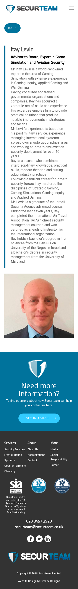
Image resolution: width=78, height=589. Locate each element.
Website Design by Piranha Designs (39, 581)
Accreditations (36, 454)
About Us (33, 449)
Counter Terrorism (15, 465)
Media (54, 449)
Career (54, 464)
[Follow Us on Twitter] (39, 538)
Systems (9, 460)
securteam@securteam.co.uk (39, 526)
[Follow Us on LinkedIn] (47, 538)
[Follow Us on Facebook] (30, 538)
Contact (32, 460)
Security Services (14, 449)
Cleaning (9, 471)
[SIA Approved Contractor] (16, 493)
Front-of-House (13, 454)
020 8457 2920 (39, 521)
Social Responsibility (58, 457)
